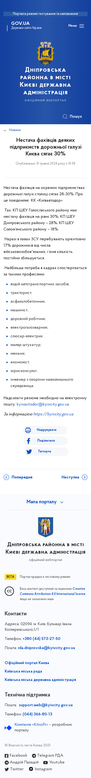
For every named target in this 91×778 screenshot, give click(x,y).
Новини (15, 130)
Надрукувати (46, 430)
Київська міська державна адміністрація (40, 680)
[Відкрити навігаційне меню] (81, 26)
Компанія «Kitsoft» (31, 725)
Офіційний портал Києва (27, 663)
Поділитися (46, 441)
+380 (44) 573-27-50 (41, 639)
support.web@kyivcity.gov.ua (46, 705)
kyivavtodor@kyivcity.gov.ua (43, 404)
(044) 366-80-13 (37, 714)
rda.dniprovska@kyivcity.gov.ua (46, 648)
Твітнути (44, 451)
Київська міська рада (23, 671)
